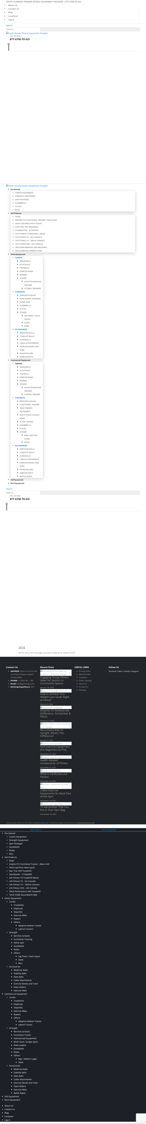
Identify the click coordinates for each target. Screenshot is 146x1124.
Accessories (21, 329)
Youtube (126, 671)
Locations (13, 16)
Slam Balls (25, 339)
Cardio (18, 257)
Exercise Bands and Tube (26, 983)
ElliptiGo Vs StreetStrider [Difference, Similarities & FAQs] (55, 713)
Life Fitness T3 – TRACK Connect (30, 240)
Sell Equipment (12, 1096)
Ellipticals (25, 264)
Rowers (23, 274)
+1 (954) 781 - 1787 (26, 680)
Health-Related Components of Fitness (54, 761)
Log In (11, 19)
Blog (10, 12)
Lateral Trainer (32, 394)
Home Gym (25, 302)
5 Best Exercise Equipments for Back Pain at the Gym (55, 793)
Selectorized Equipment (25, 1038)
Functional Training (30, 298)
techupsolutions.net (86, 823)
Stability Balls (27, 336)
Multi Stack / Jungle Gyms (26, 1041)
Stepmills (24, 268)
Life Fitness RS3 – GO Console (29, 244)
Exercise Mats (26, 356)
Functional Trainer (29, 404)
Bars (17, 209)
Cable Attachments (29, 343)
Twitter (120, 671)
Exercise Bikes (26, 271)
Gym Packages (22, 199)
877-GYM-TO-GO (73, 1)
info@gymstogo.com (25, 683)
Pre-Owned (15, 189)
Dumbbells (20, 203)
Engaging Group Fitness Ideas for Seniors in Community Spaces (54, 680)
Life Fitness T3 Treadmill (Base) (30, 233)
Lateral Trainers (32, 288)
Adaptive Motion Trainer (29, 925)
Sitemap (82, 690)
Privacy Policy (85, 671)
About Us (12, 5)
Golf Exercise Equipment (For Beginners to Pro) (55, 748)
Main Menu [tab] (35, 829)
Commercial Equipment (21, 360)
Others (23, 278)
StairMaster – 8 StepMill (27, 230)
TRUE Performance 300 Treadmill (31, 247)
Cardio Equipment (24, 192)
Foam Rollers (26, 353)
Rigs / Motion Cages (27, 1058)
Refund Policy (85, 674)
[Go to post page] (56, 672)
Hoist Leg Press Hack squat (28, 223)
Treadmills (25, 261)
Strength (20, 292)
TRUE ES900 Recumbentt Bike (28, 250)
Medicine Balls (27, 333)
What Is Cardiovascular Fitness (54, 775)
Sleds (27, 322)
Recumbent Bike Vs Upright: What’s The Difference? (52, 733)
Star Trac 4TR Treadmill (27, 227)
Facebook (112, 671)
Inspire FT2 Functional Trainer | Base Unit (36, 220)
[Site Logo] (27, 33)
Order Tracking (85, 680)
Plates (18, 206)
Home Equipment (18, 254)
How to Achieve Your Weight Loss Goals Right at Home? (54, 697)
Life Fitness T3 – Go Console (28, 237)
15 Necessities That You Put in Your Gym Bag (54, 808)
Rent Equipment (17, 483)
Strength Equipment (25, 196)
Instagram (135, 671)
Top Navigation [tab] (109, 829)
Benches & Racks (28, 295)
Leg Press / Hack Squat (29, 956)
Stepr (17, 216)
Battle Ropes (26, 476)
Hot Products (16, 213)
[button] (9, 25)
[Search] (42, 29)
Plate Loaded (26, 421)
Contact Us (13, 8)
